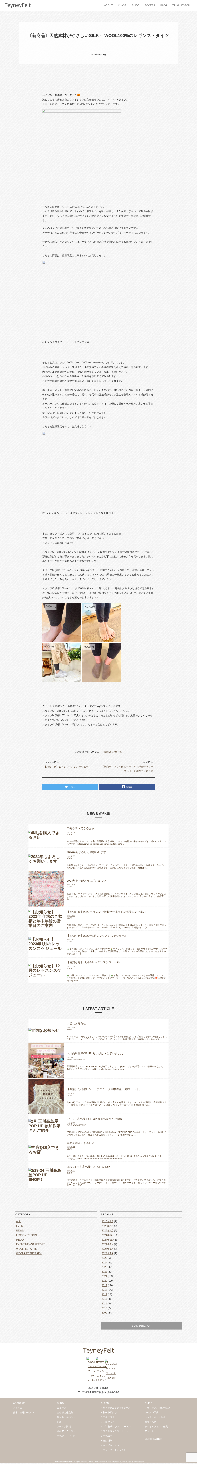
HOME (7, 14)
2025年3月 (107, 1221)
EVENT (20, 1226)
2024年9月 (107, 1244)
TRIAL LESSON (181, 5)
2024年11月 (108, 1239)
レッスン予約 (152, 1412)
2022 (104, 1271)
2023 (104, 1267)
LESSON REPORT (26, 1235)
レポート (61, 1422)
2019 (104, 1285)
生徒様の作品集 (65, 1412)
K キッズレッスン (110, 1445)
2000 (104, 1312)
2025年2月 (107, 1226)
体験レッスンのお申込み (157, 1407)
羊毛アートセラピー (67, 1436)
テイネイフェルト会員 (156, 1426)
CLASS (122, 5)
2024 (104, 1262)
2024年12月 (108, 1235)
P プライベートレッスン (113, 1450)
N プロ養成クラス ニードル (116, 1426)
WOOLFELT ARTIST (27, 1249)
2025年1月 (107, 1230)
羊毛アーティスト (66, 1431)
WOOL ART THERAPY (29, 1253)
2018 (104, 1290)
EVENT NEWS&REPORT (30, 1244)
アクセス (149, 1431)
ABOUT (108, 5)
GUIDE (135, 5)
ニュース (61, 1407)
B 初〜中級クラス (110, 1412)
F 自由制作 (106, 1440)
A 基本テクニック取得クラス (116, 1407)
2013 (104, 1308)
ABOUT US (19, 1403)
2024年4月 (107, 1253)
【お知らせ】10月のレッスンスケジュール (67, 766)
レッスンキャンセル (155, 1417)
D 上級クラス (108, 1422)
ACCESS (150, 5)
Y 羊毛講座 (106, 1436)
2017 (104, 1294)
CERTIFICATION (153, 1439)
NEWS (23, 14)
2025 (104, 1258)
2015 (104, 1299)
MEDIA (20, 1239)
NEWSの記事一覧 (112, 751)
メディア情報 (64, 1426)
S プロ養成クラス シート (114, 1431)
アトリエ (17, 1407)
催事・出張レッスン (23, 1412)
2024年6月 (107, 1249)
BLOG (163, 5)
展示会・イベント (66, 1417)
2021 (104, 1276)
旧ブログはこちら (141, 1325)
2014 (104, 1303)
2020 (104, 1280)
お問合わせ (150, 1422)
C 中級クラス (108, 1417)
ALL (18, 1221)
